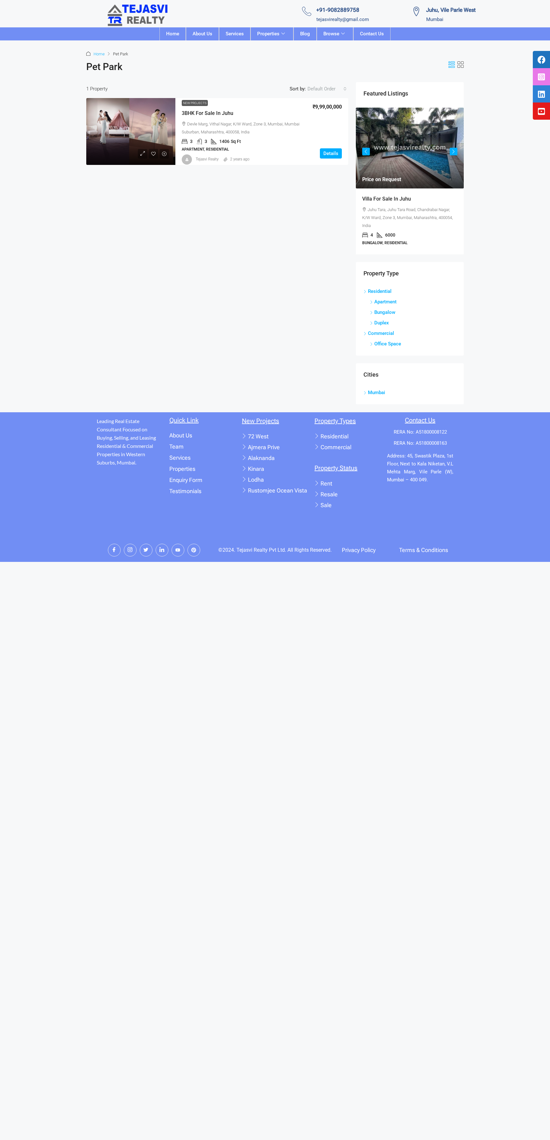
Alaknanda (261, 458)
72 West (258, 436)
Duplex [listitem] (381, 323)
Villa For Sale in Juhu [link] (386, 199)
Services (235, 34)
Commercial (336, 447)
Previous (366, 151)
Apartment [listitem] (385, 302)
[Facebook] (114, 550)
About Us (202, 34)
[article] (410, 181)
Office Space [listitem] (387, 344)
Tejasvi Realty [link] (207, 159)
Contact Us (372, 34)
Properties (268, 34)
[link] (130, 131)
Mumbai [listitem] (376, 392)
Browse (331, 34)
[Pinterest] (193, 550)
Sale (326, 505)
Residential (335, 436)
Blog (305, 34)
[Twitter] (146, 550)
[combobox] (327, 89)
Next (453, 151)
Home (172, 34)
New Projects (195, 103)
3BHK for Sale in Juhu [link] (207, 113)
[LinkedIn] (162, 550)
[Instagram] (130, 550)
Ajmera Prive (264, 447)
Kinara (256, 468)
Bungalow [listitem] (384, 312)
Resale (329, 494)
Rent (326, 483)
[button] (451, 65)
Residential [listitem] (379, 291)
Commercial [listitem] (381, 333)
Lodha (256, 479)
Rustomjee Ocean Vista (277, 490)
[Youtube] (178, 550)
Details (330, 153)
